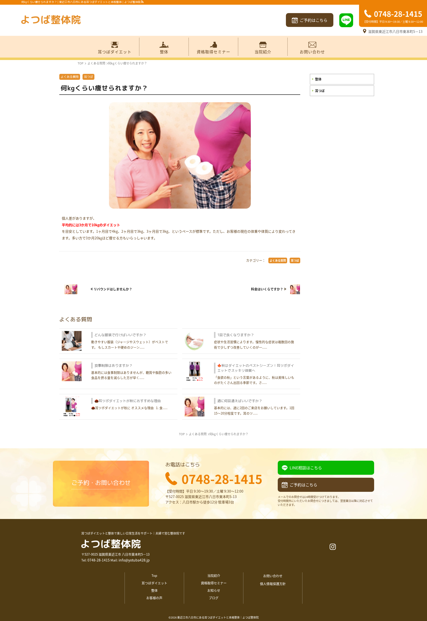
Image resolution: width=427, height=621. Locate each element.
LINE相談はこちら (306, 468)
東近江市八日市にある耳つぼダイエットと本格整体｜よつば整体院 (218, 617)
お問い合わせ (312, 52)
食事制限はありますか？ (113, 365)
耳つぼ (320, 90)
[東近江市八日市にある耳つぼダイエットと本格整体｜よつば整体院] (51, 20)
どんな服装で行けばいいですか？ (120, 334)
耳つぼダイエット (114, 52)
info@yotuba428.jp (134, 560)
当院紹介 (263, 52)
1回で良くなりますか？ (235, 334)
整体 (164, 52)
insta (333, 547)
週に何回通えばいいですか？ (239, 400)
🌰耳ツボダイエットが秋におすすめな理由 (127, 400)
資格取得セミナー (213, 52)
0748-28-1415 (98, 560)
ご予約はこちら (313, 20)
